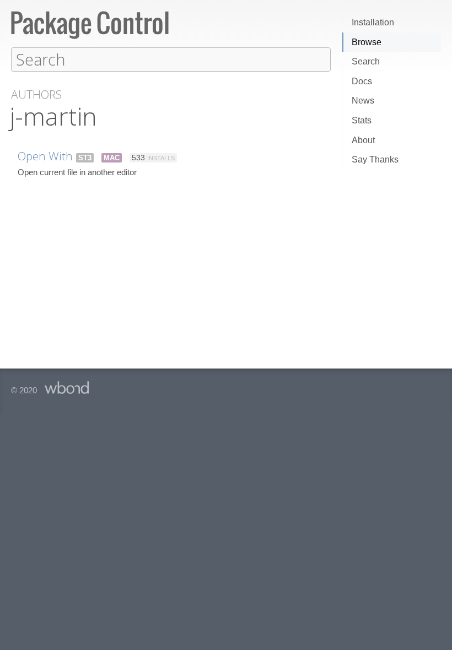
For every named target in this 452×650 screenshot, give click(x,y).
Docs (362, 81)
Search (366, 61)
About (363, 140)
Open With (45, 156)
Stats (362, 120)
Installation (373, 22)
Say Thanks (375, 159)
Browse (366, 42)
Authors (36, 94)
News (363, 100)
